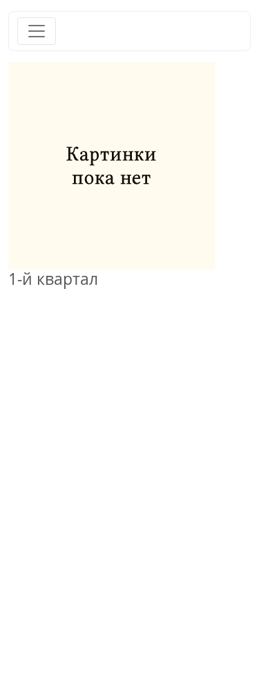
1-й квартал (53, 279)
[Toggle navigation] (36, 31)
